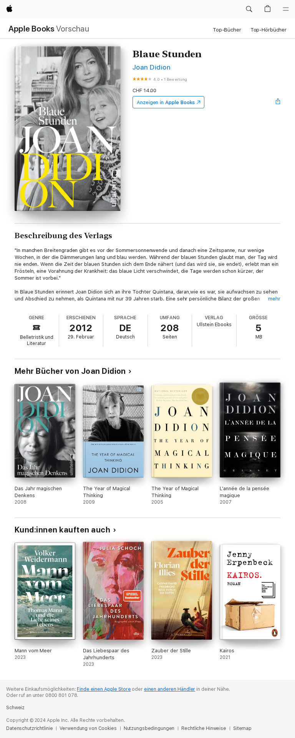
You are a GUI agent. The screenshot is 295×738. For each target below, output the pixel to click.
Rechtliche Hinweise (203, 728)
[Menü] (286, 9)
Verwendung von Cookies (88, 728)
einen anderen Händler (169, 689)
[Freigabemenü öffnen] (278, 102)
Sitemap (242, 728)
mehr (274, 299)
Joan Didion (152, 67)
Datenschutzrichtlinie (29, 728)
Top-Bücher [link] (227, 30)
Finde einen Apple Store (104, 689)
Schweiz (15, 707)
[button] (249, 9)
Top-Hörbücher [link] (268, 30)
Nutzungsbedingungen (149, 728)
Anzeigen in (166, 102)
